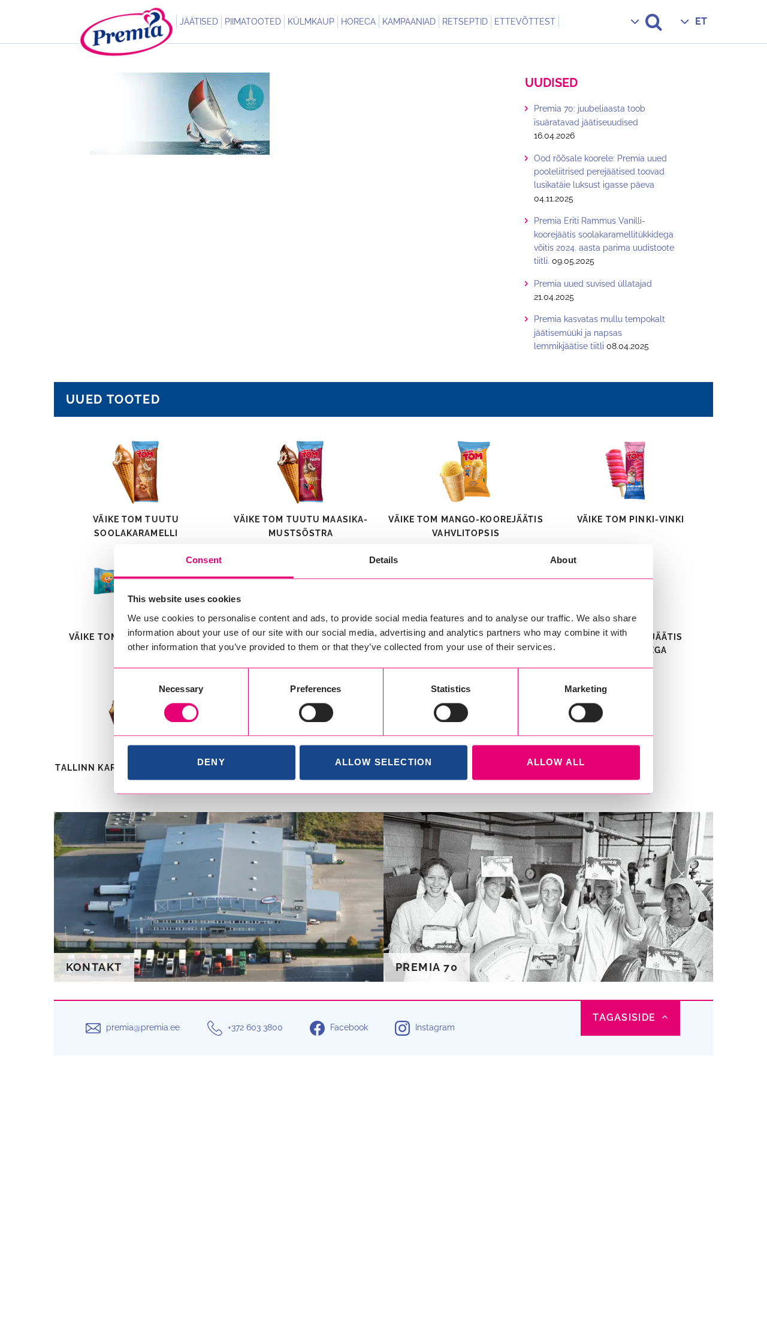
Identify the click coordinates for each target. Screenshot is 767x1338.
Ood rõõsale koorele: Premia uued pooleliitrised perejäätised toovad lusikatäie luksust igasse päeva (600, 172)
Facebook (349, 1028)
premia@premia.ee (143, 1028)
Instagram (435, 1028)
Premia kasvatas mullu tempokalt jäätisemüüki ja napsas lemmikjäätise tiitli (599, 332)
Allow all (556, 762)
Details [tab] (383, 560)
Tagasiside (624, 1017)
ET (701, 21)
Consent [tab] (204, 560)
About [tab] (563, 560)
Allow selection (384, 762)
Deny (211, 762)
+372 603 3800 (255, 1028)
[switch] (316, 712)
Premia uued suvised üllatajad (593, 283)
